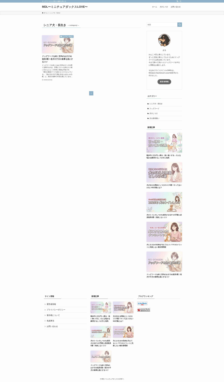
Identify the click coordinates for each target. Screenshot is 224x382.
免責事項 (50, 321)
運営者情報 (164, 82)
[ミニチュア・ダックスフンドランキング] (143, 311)
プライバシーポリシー (56, 310)
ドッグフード (154, 109)
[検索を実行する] (179, 24)
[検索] (180, 1)
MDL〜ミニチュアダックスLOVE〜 (65, 6)
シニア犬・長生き (156, 104)
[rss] (177, 1)
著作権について (53, 315)
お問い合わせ (52, 326)
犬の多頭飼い (154, 118)
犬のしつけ (153, 113)
